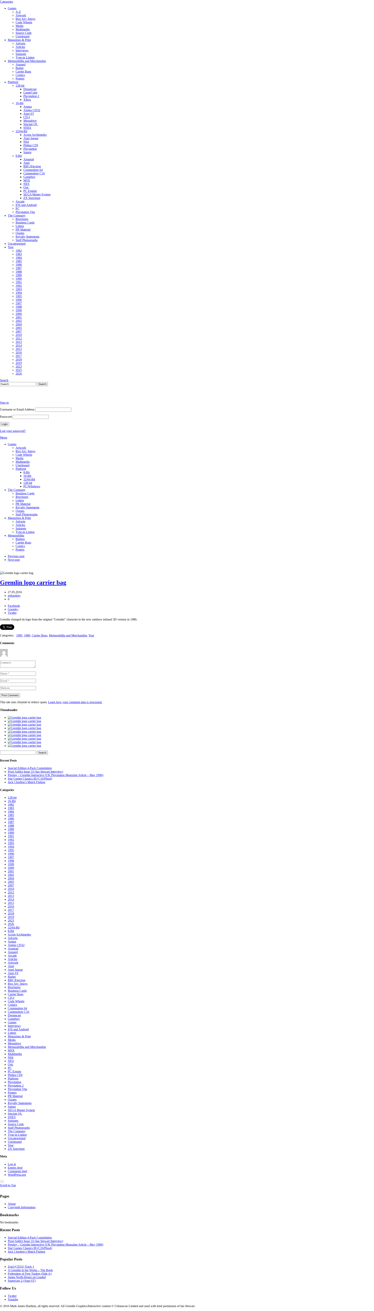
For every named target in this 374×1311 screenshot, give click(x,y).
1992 (19, 285)
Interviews (22, 50)
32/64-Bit (21, 131)
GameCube (30, 92)
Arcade (20, 201)
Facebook (14, 605)
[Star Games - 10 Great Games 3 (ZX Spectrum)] (24, 735)
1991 (19, 282)
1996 (19, 299)
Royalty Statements (27, 236)
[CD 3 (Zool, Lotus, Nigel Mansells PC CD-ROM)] (24, 738)
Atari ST (28, 113)
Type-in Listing (25, 57)
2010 (19, 335)
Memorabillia (16, 535)
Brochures (22, 219)
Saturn (27, 152)
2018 (19, 359)
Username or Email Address (17, 409)
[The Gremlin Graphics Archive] (14, 396)
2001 (19, 317)
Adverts (20, 43)
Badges (20, 539)
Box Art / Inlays (25, 18)
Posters (20, 78)
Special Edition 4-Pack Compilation (30, 768)
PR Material (23, 229)
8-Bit (19, 155)
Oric (26, 187)
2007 (19, 331)
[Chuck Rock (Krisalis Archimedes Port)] (24, 742)
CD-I (26, 117)
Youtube (13, 1299)
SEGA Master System (36, 194)
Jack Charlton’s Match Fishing (26, 782)
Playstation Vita (25, 212)
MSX (26, 180)
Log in (12, 1164)
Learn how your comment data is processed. (75, 702)
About (12, 1203)
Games (12, 8)
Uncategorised (17, 243)
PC (17, 208)
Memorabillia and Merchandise (27, 61)
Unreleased (22, 36)
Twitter (12, 612)
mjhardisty (14, 595)
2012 (19, 338)
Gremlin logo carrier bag (33, 582)
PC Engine (30, 191)
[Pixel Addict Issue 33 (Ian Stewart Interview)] (24, 721)
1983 (19, 254)
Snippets (21, 54)
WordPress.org (17, 1174)
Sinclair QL (30, 124)
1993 (19, 289)
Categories (6, 1)
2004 (19, 324)
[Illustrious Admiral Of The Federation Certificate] (24, 745)
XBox (27, 99)
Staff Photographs (27, 240)
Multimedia (23, 29)
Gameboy (29, 177)
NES (26, 184)
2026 (19, 373)
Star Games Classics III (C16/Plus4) (30, 778)
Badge (20, 68)
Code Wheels (24, 22)
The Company (17, 215)
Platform (13, 82)
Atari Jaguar (30, 138)
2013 (19, 342)
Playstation (30, 148)
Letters (20, 226)
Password (6, 416)
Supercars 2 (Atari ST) (22, 1280)
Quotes (20, 233)
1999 (19, 310)
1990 (19, 278)
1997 (19, 303)
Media (19, 26)
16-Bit (19, 103)
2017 (19, 356)
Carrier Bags (23, 71)
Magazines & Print (19, 40)
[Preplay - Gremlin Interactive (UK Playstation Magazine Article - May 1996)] (24, 724)
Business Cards (25, 222)
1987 (19, 268)
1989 (19, 275)
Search (4, 380)
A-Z (18, 11)
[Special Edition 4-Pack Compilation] (24, 717)
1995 (19, 296)
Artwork (21, 15)
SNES (27, 127)
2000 (19, 314)
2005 (19, 328)
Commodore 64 (33, 170)
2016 (19, 352)
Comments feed (17, 1171)
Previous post (16, 556)
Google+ (13, 609)
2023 (19, 366)
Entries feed (15, 1167)
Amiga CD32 (31, 110)
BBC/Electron (32, 166)
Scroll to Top (8, 1185)
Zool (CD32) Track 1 (21, 1266)
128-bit (20, 85)
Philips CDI (30, 145)
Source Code (24, 33)
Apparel (21, 64)
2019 (19, 363)
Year (10, 247)
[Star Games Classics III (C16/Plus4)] (24, 728)
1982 (19, 250)
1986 (19, 264)
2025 (19, 370)
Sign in (4, 402)
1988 (19, 271)
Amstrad (28, 159)
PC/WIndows (31, 486)
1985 (19, 261)
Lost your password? (13, 431)
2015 (19, 349)
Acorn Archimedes (35, 134)
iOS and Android (26, 205)
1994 (19, 292)
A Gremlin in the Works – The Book (30, 1270)
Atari (26, 162)
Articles (20, 47)
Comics (20, 75)
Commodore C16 (34, 173)
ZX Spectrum (31, 198)
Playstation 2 (31, 96)
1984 (19, 257)
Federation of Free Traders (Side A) (29, 1273)
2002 (19, 321)
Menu (3, 437)
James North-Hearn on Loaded (27, 1277)
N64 (26, 141)
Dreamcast (29, 89)
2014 (19, 345)
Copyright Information (21, 1207)
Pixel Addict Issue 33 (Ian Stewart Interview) (35, 771)
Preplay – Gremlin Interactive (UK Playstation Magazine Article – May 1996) (55, 775)
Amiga (27, 106)
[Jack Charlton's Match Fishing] (24, 731)
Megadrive (30, 120)
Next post (14, 559)
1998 (19, 306)
